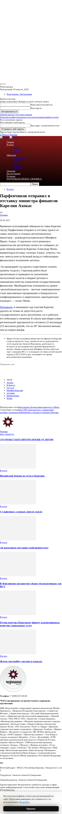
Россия (16, 150)
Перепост (17, 165)
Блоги (16, 163)
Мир (15, 152)
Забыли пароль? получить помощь (16, 114)
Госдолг (10, 388)
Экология (11, 171)
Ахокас (10, 382)
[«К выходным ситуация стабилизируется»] (18, 539)
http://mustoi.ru (7, 434)
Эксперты (17, 168)
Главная (10, 142)
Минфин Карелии (15, 390)
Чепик (9, 398)
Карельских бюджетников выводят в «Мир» (39, 407)
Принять (31, 808)
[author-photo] (8, 429)
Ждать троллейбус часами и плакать (21, 661)
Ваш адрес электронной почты (45, 125)
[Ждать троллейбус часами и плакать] (18, 653)
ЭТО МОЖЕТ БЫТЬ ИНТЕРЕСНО (17, 439)
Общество (11, 155)
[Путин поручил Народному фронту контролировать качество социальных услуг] (18, 614)
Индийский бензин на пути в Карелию (22, 475)
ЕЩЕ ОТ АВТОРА (44, 439)
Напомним (6, 307)
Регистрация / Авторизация (19, 94)
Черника (4, 215)
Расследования (13, 173)
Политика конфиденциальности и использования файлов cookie (29, 117)
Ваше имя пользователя (41, 104)
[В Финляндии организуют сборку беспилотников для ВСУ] (18, 575)
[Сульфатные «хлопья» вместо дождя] (18, 503)
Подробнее (24, 802)
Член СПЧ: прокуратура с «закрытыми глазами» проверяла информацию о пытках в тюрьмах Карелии (29, 411)
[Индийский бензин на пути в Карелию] (18, 468)
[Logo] (5, 137)
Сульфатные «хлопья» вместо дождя (21, 511)
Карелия (17, 147)
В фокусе (11, 385)
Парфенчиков (13, 395)
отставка (11, 393)
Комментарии (19, 158)
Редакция (11, 176)
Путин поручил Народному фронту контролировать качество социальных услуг (30, 624)
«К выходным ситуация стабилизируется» (24, 547)
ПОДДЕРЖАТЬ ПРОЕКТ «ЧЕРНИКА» (24, 179)
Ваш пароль (36, 108)
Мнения (17, 160)
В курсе (10, 144)
